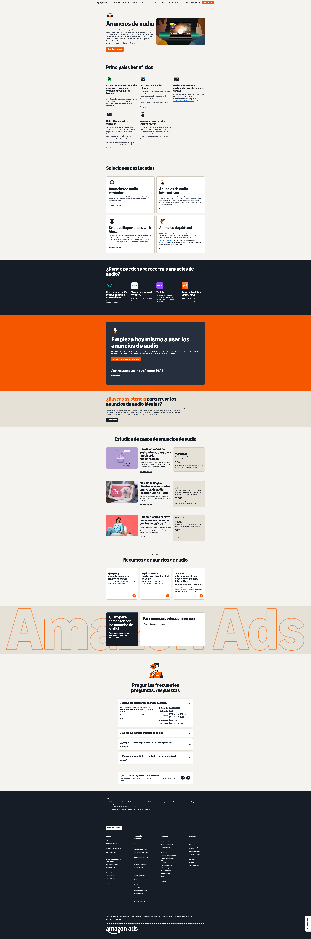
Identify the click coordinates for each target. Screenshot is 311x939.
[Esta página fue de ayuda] (188, 778)
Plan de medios (138, 843)
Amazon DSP (163, 234)
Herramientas (154, 2)
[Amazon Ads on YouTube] (117, 920)
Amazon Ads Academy (194, 839)
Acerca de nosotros (111, 916)
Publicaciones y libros (166, 868)
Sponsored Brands (110, 870)
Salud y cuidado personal (167, 858)
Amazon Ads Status (180, 916)
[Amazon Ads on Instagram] (114, 920)
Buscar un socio (193, 862)
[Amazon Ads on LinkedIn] (107, 920)
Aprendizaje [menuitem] (193, 836)
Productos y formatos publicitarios (113, 860)
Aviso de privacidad (136, 916)
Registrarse (208, 2)
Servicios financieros (166, 852)
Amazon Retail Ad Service (140, 898)
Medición (143, 2)
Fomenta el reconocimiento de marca (114, 839)
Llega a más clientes (111, 843)
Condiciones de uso (124, 916)
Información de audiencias (140, 841)
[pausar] (180, 31)
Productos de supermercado (168, 855)
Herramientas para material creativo (141, 858)
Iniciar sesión (195, 2)
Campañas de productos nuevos (140, 902)
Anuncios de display (111, 872)
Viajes (162, 876)
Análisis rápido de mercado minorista (140, 878)
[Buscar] (187, 2)
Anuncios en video (110, 875)
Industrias (164, 836)
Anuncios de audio (110, 878)
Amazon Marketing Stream (140, 870)
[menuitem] (114, 870)
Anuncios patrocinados (112, 864)
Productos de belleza (166, 841)
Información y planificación (138, 837)
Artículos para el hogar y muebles (167, 861)
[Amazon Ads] (101, 2)
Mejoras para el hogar (166, 865)
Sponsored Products (111, 867)
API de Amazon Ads (139, 893)
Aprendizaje (173, 2)
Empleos (190, 916)
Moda (162, 850)
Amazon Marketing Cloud (140, 890)
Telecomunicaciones (166, 870)
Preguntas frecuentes (194, 851)
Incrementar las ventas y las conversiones (113, 849)
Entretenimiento (165, 847)
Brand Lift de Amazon (139, 867)
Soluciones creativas (140, 849)
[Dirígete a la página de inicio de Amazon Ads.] (122, 930)
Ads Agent (136, 905)
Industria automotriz (166, 839)
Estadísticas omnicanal (139, 875)
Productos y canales (130, 2)
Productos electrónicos (167, 844)
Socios (164, 2)
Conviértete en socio (194, 865)
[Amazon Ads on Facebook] (120, 920)
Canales (163, 881)
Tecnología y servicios (141, 885)
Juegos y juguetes (166, 873)
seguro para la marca (186, 237)
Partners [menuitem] (192, 859)
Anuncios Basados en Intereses (152, 916)
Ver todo (108, 883)
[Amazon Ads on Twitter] (110, 920)
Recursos (191, 844)
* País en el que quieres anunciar (154, 624)
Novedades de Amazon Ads (196, 841)
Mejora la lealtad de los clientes (112, 853)
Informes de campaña (139, 872)
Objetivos (116, 2)
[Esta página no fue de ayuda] (183, 778)
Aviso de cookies (167, 916)
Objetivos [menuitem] (109, 836)
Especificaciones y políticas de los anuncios (196, 847)
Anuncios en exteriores (112, 881)
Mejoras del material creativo (141, 852)
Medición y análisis (140, 864)
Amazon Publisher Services (141, 896)
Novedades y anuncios (194, 854)
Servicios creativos (138, 855)
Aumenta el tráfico (111, 846)
